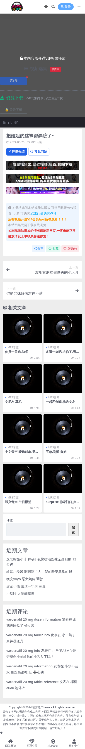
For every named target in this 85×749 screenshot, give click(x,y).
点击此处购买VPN (43, 213)
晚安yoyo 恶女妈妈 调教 (24, 579)
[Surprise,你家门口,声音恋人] (63, 478)
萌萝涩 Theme (41, 707)
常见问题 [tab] (40, 151)
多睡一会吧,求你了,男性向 (62, 354)
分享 (40, 248)
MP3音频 (36, 142)
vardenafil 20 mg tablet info (28, 635)
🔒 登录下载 (13, 109)
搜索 (9, 520)
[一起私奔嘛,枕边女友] (63, 378)
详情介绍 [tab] (18, 151)
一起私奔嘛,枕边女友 (60, 401)
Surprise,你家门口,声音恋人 (63, 504)
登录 (67, 7)
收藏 (55, 248)
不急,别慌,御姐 (56, 451)
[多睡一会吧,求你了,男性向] (63, 328)
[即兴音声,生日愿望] (22, 478)
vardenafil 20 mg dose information (33, 619)
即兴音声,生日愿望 (18, 502)
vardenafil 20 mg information (29, 666)
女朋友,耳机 (13, 401)
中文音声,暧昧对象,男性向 (22, 453)
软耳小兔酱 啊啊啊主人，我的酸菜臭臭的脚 (39, 571)
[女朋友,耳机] (22, 378)
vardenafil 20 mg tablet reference (32, 681)
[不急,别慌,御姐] (63, 428)
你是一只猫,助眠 (16, 352)
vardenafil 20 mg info (23, 650)
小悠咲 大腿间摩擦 (20, 593)
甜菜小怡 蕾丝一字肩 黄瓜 (26, 586)
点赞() (72, 248)
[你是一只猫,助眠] (22, 328)
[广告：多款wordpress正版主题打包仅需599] (42, 167)
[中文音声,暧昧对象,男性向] (22, 428)
